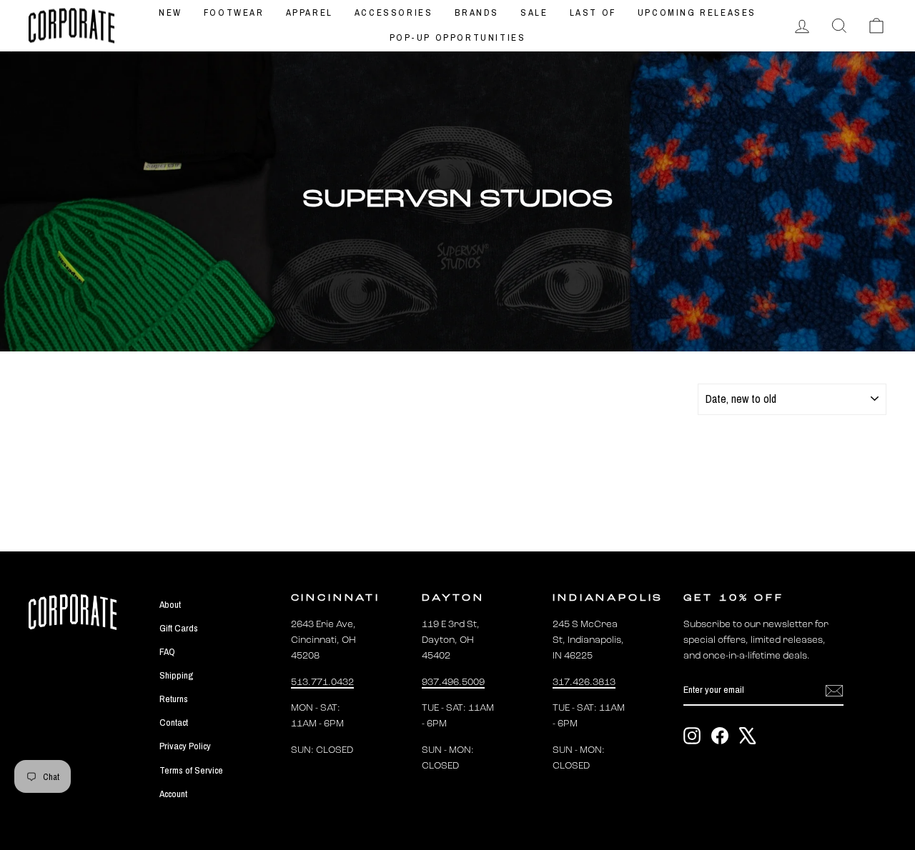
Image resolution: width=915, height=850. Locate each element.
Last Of (593, 12)
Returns (173, 698)
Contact (173, 722)
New (170, 12)
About (170, 604)
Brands (477, 12)
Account (173, 793)
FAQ (167, 651)
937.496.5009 (453, 682)
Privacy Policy (185, 745)
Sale (534, 12)
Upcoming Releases (697, 12)
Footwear (234, 12)
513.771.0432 (322, 682)
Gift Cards (178, 627)
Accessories (394, 12)
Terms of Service (191, 770)
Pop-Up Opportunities (458, 37)
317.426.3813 (584, 682)
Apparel (309, 12)
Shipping (176, 675)
